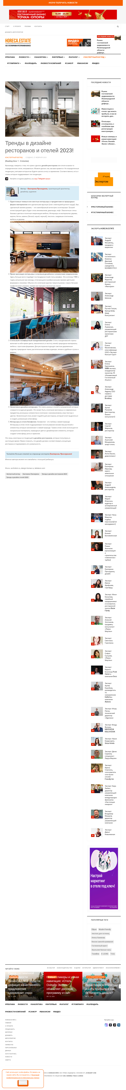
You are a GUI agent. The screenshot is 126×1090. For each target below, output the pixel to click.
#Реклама (10, 57)
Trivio (112, 954)
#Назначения (111, 968)
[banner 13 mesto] (104, 878)
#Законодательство (64, 968)
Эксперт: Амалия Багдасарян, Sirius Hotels (111, 741)
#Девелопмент (98, 968)
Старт (7, 26)
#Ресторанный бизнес (102, 207)
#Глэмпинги (13, 63)
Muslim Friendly (105, 929)
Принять (23, 1082)
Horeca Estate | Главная (10, 1021)
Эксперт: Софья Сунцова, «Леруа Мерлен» (108, 656)
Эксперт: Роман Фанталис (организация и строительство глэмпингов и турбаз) (110, 552)
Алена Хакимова (98, 937)
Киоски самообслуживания (102, 941)
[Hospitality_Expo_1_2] (63, 14)
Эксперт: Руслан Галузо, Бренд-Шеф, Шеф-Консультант (111, 311)
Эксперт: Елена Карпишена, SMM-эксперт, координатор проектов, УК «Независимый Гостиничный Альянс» (111, 370)
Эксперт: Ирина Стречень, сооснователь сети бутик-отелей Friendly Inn (110, 772)
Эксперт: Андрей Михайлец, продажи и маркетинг (109, 243)
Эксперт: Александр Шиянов (109, 295)
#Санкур (69, 63)
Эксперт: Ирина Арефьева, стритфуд (109, 584)
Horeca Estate (53, 1073)
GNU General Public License (73, 1076)
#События (51, 968)
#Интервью (57, 57)
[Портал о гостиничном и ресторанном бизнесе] (18, 42)
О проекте (17, 26)
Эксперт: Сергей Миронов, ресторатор (109, 427)
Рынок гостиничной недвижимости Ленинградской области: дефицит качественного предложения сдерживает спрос (24, 983)
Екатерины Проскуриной (61, 454)
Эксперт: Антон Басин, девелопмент (110, 453)
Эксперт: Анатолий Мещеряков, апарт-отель (110, 441)
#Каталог (73, 57)
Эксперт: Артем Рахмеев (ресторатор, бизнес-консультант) (110, 411)
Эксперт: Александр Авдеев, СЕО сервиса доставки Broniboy (110, 393)
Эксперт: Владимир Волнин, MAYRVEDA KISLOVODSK (112, 728)
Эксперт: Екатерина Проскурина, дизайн (110, 570)
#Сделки (77, 968)
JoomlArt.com (90, 1073)
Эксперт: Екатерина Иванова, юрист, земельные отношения (109, 470)
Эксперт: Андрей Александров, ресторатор (110, 486)
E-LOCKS (104, 954)
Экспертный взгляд (13, 474)
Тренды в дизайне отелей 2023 (17, 477)
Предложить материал (10, 1030)
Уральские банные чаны (101, 950)
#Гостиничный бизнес (102, 212)
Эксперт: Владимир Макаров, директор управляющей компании (110, 817)
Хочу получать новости (10, 1055)
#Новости (24, 57)
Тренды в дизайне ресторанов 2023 (54, 474)
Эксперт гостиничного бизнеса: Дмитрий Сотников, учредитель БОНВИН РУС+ (111, 261)
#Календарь (31, 63)
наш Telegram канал (42, 178)
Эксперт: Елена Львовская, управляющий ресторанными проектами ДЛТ (111, 329)
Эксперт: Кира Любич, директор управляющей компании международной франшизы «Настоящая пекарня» (111, 795)
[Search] (118, 26)
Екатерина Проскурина (37, 188)
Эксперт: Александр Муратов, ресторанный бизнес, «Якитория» (110, 281)
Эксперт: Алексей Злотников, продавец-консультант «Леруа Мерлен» (109, 624)
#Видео (95, 63)
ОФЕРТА (8, 1060)
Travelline (95, 954)
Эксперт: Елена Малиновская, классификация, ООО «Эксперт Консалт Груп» (111, 349)
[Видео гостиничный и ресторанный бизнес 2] (79, 42)
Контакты (38, 26)
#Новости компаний (51, 63)
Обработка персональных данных (11, 1048)
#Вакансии (82, 63)
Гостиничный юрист (99, 945)
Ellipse (94, 929)
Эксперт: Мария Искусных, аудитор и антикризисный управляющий (111, 502)
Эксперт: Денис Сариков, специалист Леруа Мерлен (111, 755)
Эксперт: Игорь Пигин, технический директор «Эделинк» (111, 713)
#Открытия (86, 968)
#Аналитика (40, 57)
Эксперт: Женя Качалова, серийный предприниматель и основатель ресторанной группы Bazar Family (112, 602)
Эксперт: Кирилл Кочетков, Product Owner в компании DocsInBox (113, 672)
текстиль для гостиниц (100, 933)
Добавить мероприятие (14, 32)
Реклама (28, 26)
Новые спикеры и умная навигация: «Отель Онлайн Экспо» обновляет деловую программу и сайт (63, 985)
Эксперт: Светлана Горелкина (109, 640)
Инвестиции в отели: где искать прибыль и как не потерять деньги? (101, 989)
